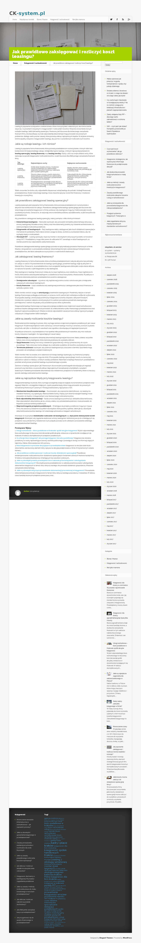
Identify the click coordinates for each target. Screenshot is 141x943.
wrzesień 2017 (112, 508)
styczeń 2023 (111, 328)
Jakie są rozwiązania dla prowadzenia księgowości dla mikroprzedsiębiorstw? (117, 205)
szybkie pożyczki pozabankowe (52, 916)
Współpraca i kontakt (27, 19)
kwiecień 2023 (112, 315)
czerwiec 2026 (112, 279)
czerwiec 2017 (112, 522)
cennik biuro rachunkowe (52, 832)
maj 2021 (110, 416)
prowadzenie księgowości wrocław (55, 893)
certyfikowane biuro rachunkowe (52, 836)
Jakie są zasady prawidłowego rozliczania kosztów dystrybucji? (26, 858)
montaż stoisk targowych (51, 867)
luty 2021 (110, 429)
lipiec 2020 (110, 460)
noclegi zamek (60, 868)
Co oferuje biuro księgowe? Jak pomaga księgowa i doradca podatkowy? (45, 438)
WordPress (127, 938)
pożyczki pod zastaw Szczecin (55, 886)
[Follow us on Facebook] (117, 19)
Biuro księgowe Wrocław (54, 820)
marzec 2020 (111, 478)
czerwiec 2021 (112, 411)
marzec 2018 (111, 495)
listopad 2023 (111, 310)
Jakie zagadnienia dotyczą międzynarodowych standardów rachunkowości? (117, 223)
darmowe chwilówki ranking (53, 838)
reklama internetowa (50, 901)
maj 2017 (110, 526)
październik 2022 (113, 341)
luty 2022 (110, 376)
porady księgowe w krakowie (54, 882)
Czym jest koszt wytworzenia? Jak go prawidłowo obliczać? (114, 151)
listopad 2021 (111, 389)
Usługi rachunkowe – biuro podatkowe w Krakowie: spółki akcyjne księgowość (46, 431)
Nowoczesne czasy (120, 726)
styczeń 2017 (111, 544)
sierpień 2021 (111, 403)
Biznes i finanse (42, 19)
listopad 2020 (112, 442)
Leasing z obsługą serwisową (55, 860)
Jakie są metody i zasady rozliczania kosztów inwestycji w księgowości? (116, 184)
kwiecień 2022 (112, 367)
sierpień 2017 (111, 513)
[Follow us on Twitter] (111, 19)
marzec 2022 (111, 372)
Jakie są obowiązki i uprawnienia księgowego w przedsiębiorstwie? (26, 835)
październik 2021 (112, 394)
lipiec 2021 (110, 407)
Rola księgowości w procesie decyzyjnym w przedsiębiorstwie (40, 445)
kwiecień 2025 (112, 293)
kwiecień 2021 (112, 420)
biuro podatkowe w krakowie (53, 824)
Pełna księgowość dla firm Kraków (55, 878)
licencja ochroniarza (53, 864)
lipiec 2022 (110, 354)
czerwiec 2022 (112, 359)
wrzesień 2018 (112, 491)
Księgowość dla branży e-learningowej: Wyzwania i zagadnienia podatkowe (26, 878)
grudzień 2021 (112, 385)
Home (15, 19)
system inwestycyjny (54, 913)
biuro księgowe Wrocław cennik (54, 820)
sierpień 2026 (111, 275)
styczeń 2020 (111, 486)
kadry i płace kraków (55, 844)
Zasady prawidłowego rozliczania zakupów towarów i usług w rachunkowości (117, 195)
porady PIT (50, 885)
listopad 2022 (111, 337)
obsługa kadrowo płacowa (55, 870)
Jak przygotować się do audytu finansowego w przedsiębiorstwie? (25, 920)
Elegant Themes (106, 938)
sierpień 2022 (111, 350)
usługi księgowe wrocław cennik (54, 920)
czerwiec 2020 (112, 464)
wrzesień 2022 (112, 345)
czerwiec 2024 (112, 301)
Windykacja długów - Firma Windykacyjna (54, 922)
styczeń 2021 (111, 434)
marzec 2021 (111, 425)
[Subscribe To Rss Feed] (123, 19)
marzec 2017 (111, 535)
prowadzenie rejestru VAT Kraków (54, 897)
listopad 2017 (111, 500)
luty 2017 (110, 539)
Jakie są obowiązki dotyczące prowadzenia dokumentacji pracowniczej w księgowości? (51, 470)
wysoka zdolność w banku (52, 925)
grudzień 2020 (112, 438)
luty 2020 (110, 482)
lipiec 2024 (110, 297)
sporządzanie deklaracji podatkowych (51, 906)
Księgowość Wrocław (59, 855)
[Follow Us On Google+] (129, 19)
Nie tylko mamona (78, 19)
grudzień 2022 (112, 332)
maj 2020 (110, 469)
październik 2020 (113, 447)
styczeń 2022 (111, 381)
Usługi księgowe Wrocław (54, 918)
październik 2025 (113, 284)
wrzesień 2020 (112, 451)
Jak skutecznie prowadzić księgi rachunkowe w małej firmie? (116, 174)
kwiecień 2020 (112, 473)
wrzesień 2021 (112, 398)
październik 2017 (112, 504)
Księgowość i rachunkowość (60, 19)
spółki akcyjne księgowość (53, 910)
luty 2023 (110, 323)
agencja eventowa (51, 818)
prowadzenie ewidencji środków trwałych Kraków (55, 889)
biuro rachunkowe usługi (54, 828)
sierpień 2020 (111, 456)
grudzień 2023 (112, 306)
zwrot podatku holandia (53, 926)
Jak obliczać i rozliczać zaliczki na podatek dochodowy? (25, 902)
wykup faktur (49, 924)
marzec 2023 (111, 319)
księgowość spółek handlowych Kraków (55, 853)
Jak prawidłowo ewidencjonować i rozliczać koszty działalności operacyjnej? (47, 453)
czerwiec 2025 (112, 288)
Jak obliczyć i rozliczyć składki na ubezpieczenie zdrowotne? (25, 868)
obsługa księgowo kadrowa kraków (53, 873)
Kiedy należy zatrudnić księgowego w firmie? (114, 703)
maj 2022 (110, 363)
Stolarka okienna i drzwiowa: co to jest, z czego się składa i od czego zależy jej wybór (117, 93)
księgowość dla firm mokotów (55, 847)
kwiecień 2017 (112, 530)
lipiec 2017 (110, 517)
